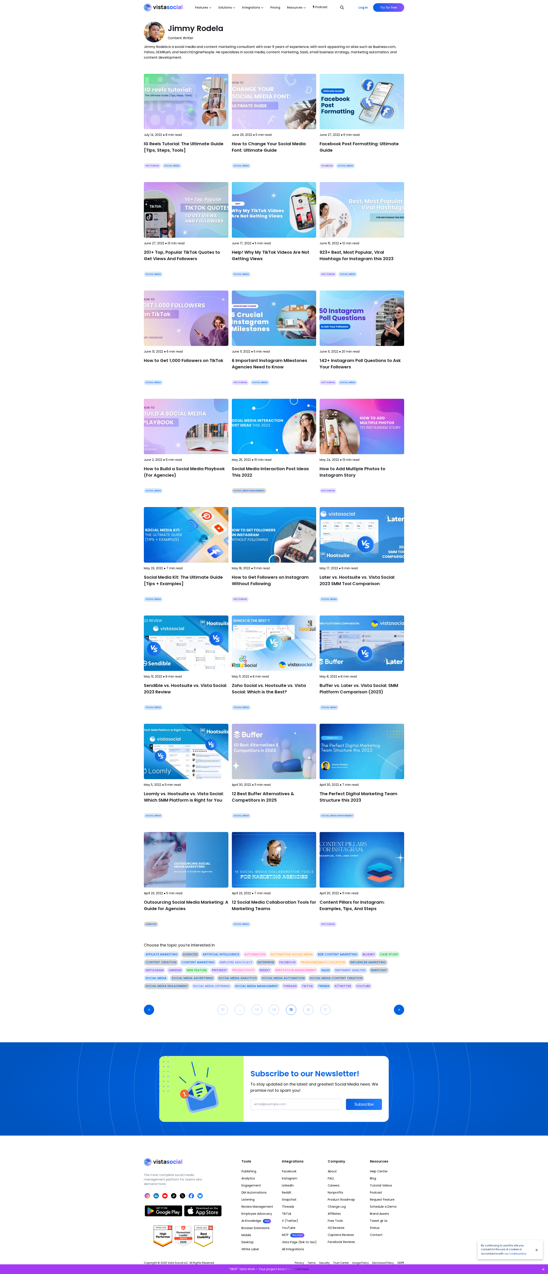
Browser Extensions (255, 1228)
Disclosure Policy (383, 1263)
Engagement (251, 1185)
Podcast (376, 1192)
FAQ (331, 1178)
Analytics (248, 1178)
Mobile (246, 1235)
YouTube (288, 1228)
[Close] (536, 1249)
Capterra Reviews (341, 1235)
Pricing (275, 7)
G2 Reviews (336, 1228)
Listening (248, 1199)
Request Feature (382, 1199)
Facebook (289, 1171)
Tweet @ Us (378, 1221)
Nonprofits (335, 1192)
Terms (312, 1263)
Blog (373, 1178)
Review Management (257, 1206)
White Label (250, 1249)
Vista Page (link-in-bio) (299, 1242)
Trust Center (341, 1263)
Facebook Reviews (341, 1242)
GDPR (400, 1263)
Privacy (299, 1263)
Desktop (247, 1242)
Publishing (248, 1171)
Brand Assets (379, 1214)
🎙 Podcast (320, 7)
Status (375, 1228)
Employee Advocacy (256, 1214)
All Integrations (293, 1249)
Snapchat (289, 1199)
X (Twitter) (290, 1221)
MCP (292, 1235)
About (332, 1171)
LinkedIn (288, 1185)
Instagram (289, 1178)
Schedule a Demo (383, 1206)
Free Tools (335, 1221)
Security (324, 1263)
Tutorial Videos (381, 1185)
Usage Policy (360, 1263)
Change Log (337, 1206)
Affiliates (334, 1214)
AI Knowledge (255, 1221)
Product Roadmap (341, 1199)
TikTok (286, 1214)
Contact (376, 1235)
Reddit (286, 1192)
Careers (334, 1185)
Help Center (379, 1171)
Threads (288, 1206)
